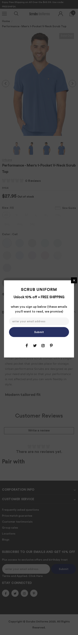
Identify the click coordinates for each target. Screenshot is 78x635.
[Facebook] (27, 346)
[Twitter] (35, 346)
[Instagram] (43, 346)
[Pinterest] (51, 346)
